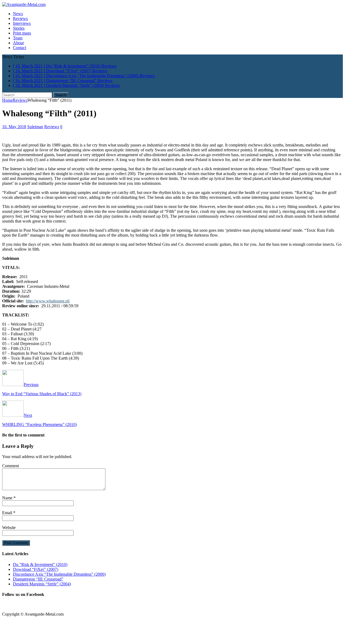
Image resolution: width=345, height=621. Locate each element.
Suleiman (35, 126)
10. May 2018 (14, 126)
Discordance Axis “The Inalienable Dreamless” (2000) (59, 574)
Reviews (20, 18)
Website (9, 527)
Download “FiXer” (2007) (35, 569)
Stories (19, 28)
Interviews (22, 23)
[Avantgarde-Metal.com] (24, 4)
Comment (10, 465)
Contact (19, 47)
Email (7, 512)
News (18, 13)
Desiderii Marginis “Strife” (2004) (42, 584)
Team (17, 38)
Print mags (22, 33)
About (18, 42)
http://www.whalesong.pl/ (48, 301)
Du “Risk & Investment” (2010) (40, 564)
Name (7, 498)
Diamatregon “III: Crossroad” (38, 579)
